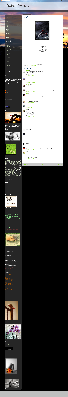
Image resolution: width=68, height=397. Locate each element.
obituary (18, 168)
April (8, 37)
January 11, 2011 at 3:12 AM (30, 107)
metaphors (11, 167)
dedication (17, 161)
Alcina (27, 142)
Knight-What (9, 56)
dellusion (28, 65)
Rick (26, 109)
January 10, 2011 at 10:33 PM (30, 75)
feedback (14, 164)
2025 (7, 17)
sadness (17, 172)
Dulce (7, 92)
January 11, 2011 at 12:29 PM (30, 144)
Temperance (9, 42)
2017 (7, 20)
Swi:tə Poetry (17, 6)
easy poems (18, 162)
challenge (17, 160)
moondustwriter (28, 132)
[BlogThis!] (38, 64)
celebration (13, 160)
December (9, 26)
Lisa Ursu (27, 70)
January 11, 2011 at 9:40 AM (30, 130)
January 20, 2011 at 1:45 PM (30, 158)
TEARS (17, 174)
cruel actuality (11, 161)
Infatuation (8, 57)
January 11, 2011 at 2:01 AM (30, 102)
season (20, 172)
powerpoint (18, 171)
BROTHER (8, 160)
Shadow (27, 128)
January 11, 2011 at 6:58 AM (30, 126)
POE (9, 170)
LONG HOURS (9, 61)
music (6, 168)
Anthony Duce (28, 104)
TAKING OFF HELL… (10, 62)
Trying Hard (9, 60)
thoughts (17, 175)
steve (11, 174)
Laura (26, 77)
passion (18, 169)
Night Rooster (9, 50)
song (19, 173)
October (8, 29)
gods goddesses (16, 165)
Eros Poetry (9, 163)
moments (17, 167)
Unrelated (8, 45)
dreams (14, 162)
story (13, 174)
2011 (7, 25)
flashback (10, 165)
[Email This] (37, 64)
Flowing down (9, 58)
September (9, 30)
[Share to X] (39, 64)
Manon (27, 100)
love (6, 167)
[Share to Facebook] (40, 64)
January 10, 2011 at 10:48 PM (30, 82)
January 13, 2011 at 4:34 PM (30, 154)
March (8, 38)
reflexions (11, 172)
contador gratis (7, 344)
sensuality (8, 173)
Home (43, 164)
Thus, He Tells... (9, 68)
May (8, 36)
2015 (7, 21)
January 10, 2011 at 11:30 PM (30, 91)
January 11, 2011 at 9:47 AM (30, 140)
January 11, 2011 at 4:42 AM (30, 116)
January (8, 41)
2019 (7, 18)
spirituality (7, 174)
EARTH (8, 54)
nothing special (11, 168)
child (6, 161)
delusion (11, 162)
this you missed (12, 175)
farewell (10, 164)
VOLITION (8, 46)
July (8, 33)
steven (27, 93)
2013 (7, 22)
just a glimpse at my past (12, 166)
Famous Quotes (10, 179)
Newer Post (25, 164)
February (8, 40)
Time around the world (9, 103)
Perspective (9, 49)
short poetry (34, 65)
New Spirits (9, 65)
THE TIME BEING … (10, 53)
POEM (31, 65)
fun (12, 165)
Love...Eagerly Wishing (10, 64)
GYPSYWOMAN (28, 146)
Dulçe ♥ (7, 90)
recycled (6, 172)
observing (6, 169)
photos (6, 170)
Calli (26, 151)
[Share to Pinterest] (41, 64)
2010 (7, 70)
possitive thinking (12, 171)
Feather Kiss (9, 66)
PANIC (15, 169)
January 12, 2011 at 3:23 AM (30, 149)
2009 (7, 71)
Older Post (60, 164)
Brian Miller (27, 84)
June (8, 34)
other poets (11, 169)
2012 (7, 24)
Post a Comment (27, 160)
